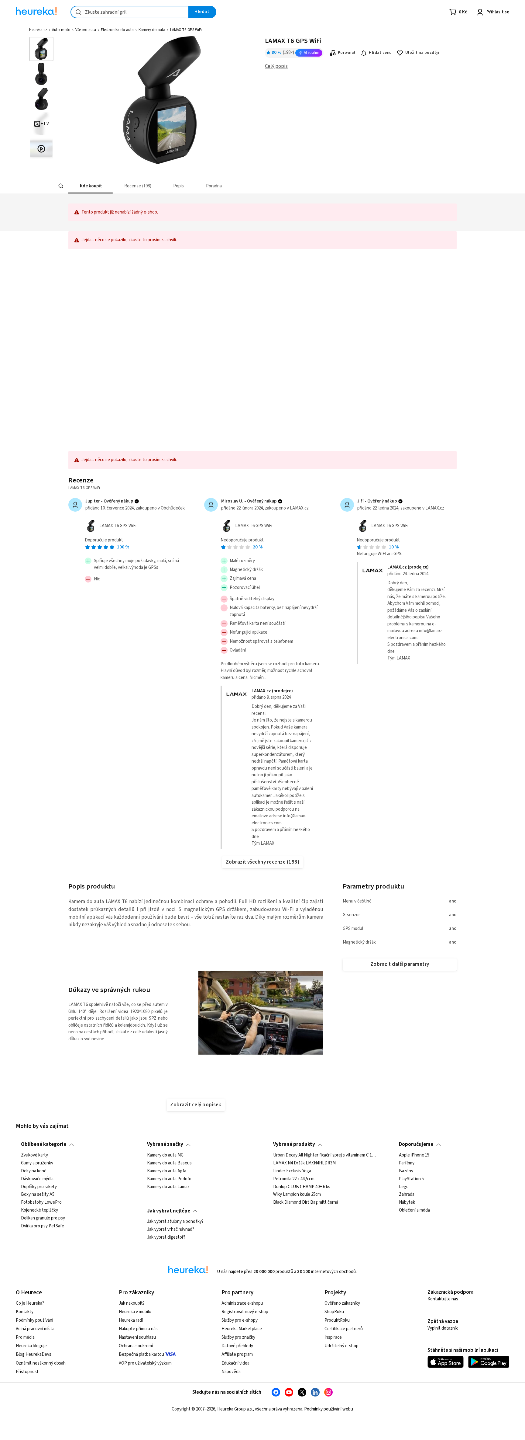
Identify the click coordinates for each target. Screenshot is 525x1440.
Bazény (406, 1171)
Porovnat (347, 52)
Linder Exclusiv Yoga (292, 1171)
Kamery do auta (152, 30)
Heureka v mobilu (135, 1312)
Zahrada (406, 1194)
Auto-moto (61, 30)
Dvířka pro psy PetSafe (42, 1226)
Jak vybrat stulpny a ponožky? (175, 1222)
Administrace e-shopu (242, 1303)
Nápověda (231, 1372)
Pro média (25, 1337)
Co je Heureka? (30, 1303)
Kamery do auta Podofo (169, 1179)
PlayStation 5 (411, 1179)
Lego (404, 1187)
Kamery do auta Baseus (169, 1163)
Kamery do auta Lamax (168, 1187)
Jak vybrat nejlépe (168, 1211)
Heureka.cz (38, 30)
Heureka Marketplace (241, 1329)
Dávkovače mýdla (37, 1179)
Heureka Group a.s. (235, 1409)
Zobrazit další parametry (399, 964)
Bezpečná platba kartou (141, 1354)
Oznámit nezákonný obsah (41, 1363)
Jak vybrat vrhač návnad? (170, 1229)
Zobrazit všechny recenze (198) (263, 862)
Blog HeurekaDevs (33, 1354)
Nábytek (407, 1202)
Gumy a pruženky (37, 1163)
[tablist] (228, 186)
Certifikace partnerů (343, 1329)
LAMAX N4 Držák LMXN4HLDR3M (304, 1163)
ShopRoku (334, 1312)
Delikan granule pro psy (43, 1218)
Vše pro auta (85, 30)
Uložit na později (422, 52)
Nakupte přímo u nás (138, 1329)
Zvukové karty (34, 1155)
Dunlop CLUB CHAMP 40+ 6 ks (301, 1187)
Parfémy (406, 1163)
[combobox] (129, 12)
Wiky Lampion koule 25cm (297, 1194)
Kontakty (24, 1312)
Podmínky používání (34, 1320)
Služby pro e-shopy (239, 1320)
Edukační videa (235, 1363)
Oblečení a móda (414, 1210)
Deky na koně (33, 1171)
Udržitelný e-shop (341, 1346)
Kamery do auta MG (165, 1155)
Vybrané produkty (294, 1144)
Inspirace (333, 1337)
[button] (90, 186)
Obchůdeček (173, 508)
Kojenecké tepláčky (39, 1210)
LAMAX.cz (299, 508)
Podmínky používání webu (328, 1409)
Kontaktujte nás (442, 1299)
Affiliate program (237, 1354)
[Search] (61, 186)
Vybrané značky (165, 1144)
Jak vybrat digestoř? (166, 1237)
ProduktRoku (337, 1320)
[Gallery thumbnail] (41, 49)
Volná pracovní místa (35, 1329)
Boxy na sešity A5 (37, 1194)
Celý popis (276, 66)
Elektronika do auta (117, 30)
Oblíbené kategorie (43, 1144)
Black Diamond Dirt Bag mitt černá (305, 1202)
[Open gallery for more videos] (41, 148)
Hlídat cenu (380, 52)
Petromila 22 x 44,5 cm (293, 1179)
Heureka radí (131, 1320)
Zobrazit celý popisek (195, 1104)
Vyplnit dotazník (442, 1328)
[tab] (90, 186)
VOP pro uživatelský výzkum (145, 1363)
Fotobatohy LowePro (41, 1202)
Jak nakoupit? (132, 1303)
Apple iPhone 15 (414, 1155)
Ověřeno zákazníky (342, 1303)
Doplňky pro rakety (39, 1187)
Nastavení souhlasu (137, 1337)
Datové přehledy (237, 1346)
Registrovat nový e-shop (244, 1312)
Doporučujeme (416, 1144)
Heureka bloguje (31, 1346)
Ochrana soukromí (136, 1346)
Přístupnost (27, 1372)
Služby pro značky (238, 1337)
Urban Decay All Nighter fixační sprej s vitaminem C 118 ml (325, 1155)
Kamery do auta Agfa (166, 1171)
